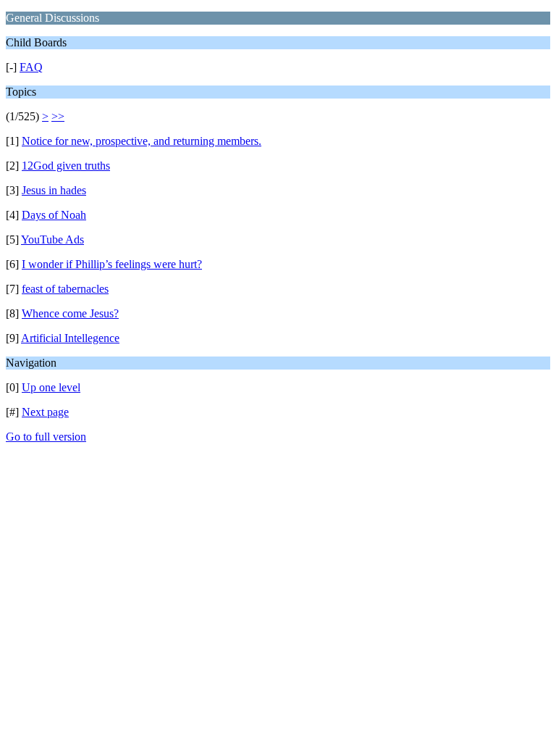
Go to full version (46, 436)
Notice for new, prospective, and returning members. (141, 141)
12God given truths (66, 165)
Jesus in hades (54, 190)
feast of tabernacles (65, 289)
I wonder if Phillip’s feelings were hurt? (112, 264)
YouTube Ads (52, 239)
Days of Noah (54, 215)
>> (57, 116)
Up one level (51, 387)
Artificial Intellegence (70, 338)
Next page (45, 412)
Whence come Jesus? (70, 313)
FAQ (31, 67)
